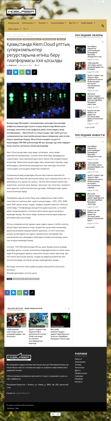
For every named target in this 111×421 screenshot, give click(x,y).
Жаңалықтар (13, 23)
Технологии (79, 368)
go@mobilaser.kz (23, 393)
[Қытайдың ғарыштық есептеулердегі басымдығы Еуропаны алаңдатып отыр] (80, 49)
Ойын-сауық (13, 29)
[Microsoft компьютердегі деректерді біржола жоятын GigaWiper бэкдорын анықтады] (60, 320)
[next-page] (69, 308)
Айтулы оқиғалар (18, 34)
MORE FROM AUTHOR (33, 308)
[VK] (28, 72)
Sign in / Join (35, 2)
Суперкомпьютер (32, 279)
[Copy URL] (34, 72)
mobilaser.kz (16, 379)
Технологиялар (57, 23)
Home (8, 34)
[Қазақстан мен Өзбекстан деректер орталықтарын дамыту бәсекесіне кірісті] (80, 113)
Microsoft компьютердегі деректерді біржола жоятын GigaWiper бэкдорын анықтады (60, 334)
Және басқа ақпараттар (32, 39)
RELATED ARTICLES (15, 308)
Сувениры (79, 376)
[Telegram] (103, 2)
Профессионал (81, 373)
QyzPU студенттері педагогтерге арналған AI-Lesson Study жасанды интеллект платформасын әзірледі (37, 336)
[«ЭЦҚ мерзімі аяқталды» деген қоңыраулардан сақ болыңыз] (16, 320)
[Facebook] (94, 2)
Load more (89, 127)
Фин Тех (72, 23)
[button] (103, 26)
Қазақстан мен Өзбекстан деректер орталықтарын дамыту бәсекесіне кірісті (95, 115)
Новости (78, 359)
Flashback (79, 379)
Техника (42, 23)
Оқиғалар (61, 39)
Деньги (78, 370)
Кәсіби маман (87, 23)
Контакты (78, 382)
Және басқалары (49, 39)
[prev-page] (65, 308)
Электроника (27, 23)
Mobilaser (13, 65)
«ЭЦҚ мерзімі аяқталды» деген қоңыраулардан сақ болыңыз (16, 333)
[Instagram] (98, 2)
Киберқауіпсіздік (13, 326)
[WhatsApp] (22, 72)
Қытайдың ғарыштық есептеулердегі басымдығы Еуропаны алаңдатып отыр (94, 51)
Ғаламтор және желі (36, 326)
